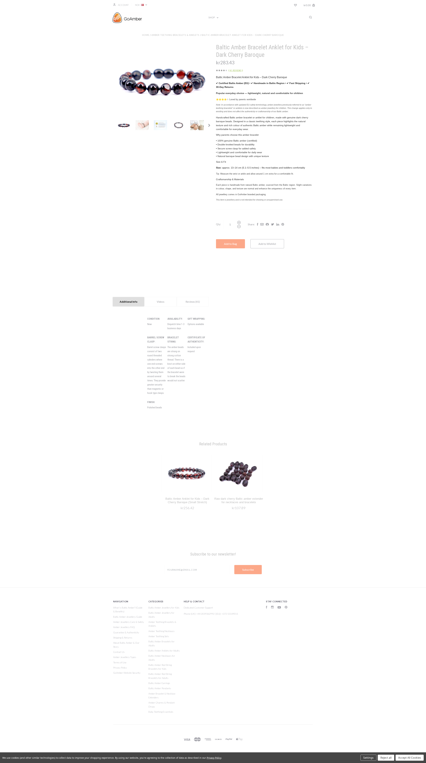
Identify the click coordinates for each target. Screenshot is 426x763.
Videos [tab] (160, 301)
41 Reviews (236, 70)
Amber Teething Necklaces (161, 631)
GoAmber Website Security (126, 672)
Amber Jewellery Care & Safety (128, 621)
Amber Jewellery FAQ (124, 627)
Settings (368, 758)
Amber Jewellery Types (124, 657)
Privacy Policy (120, 667)
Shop (212, 17)
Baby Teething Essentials (160, 711)
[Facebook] (266, 607)
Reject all (386, 758)
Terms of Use (119, 662)
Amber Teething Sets (158, 636)
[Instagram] (272, 607)
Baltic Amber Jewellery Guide (127, 616)
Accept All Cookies (409, 758)
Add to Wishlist (267, 243)
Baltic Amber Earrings (159, 683)
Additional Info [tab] (128, 301)
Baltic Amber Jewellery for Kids (163, 607)
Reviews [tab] (190, 301)
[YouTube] (279, 607)
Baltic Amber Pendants (159, 688)
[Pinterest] (286, 607)
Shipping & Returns (122, 637)
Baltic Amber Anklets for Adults (164, 650)
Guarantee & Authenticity (126, 632)
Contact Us (119, 651)
